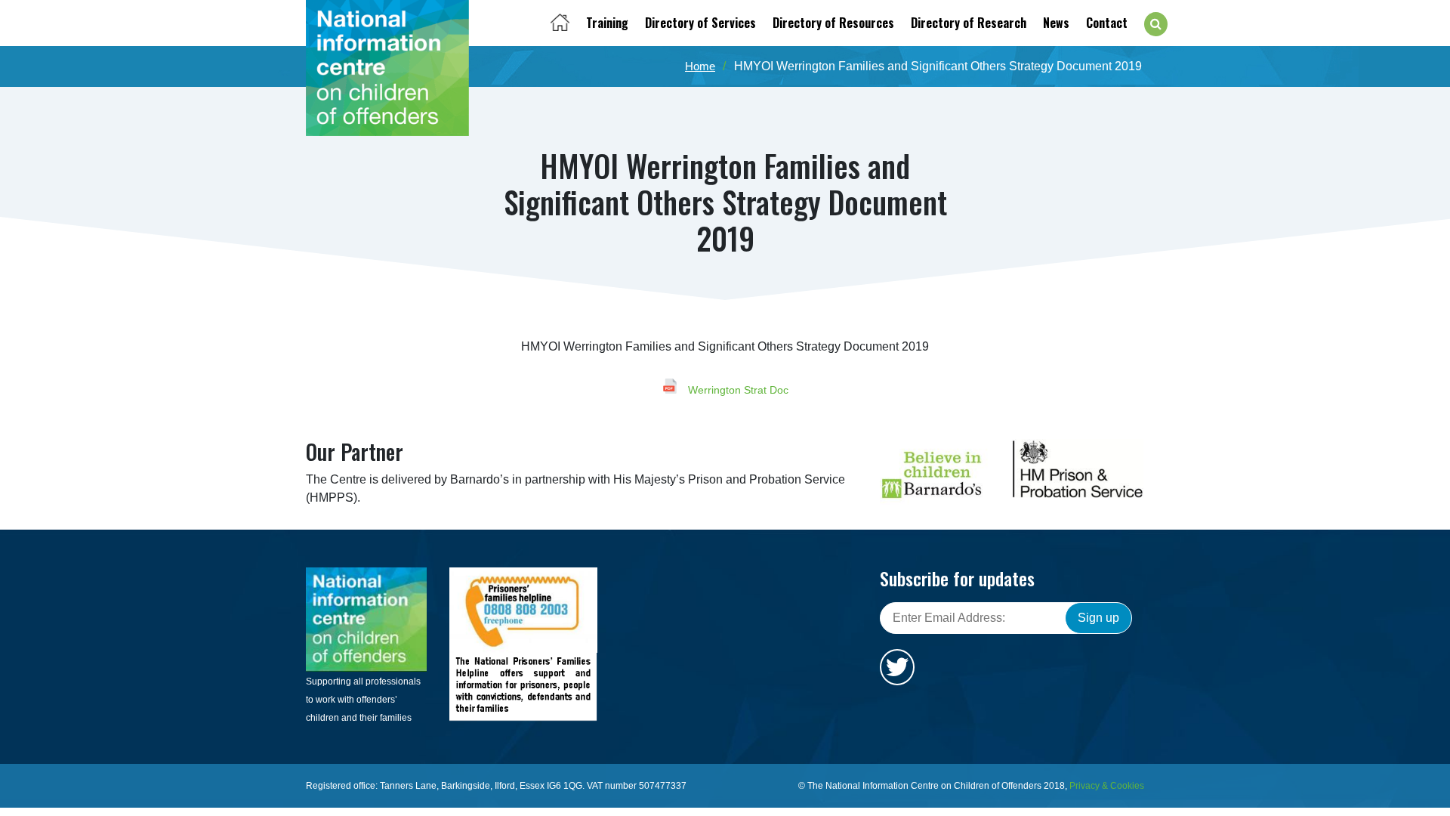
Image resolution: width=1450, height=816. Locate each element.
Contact (1107, 23)
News (1056, 23)
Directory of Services (700, 23)
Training (607, 23)
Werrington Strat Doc (736, 390)
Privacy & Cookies (1106, 785)
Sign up (1098, 617)
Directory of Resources (833, 23)
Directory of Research (968, 23)
